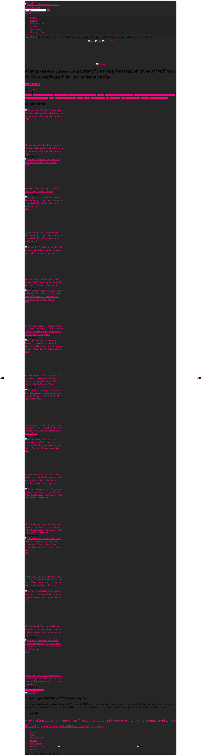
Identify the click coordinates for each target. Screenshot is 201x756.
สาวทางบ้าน (46, 726)
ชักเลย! (28, 13)
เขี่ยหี (118, 98)
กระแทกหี (64, 95)
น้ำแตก (51, 98)
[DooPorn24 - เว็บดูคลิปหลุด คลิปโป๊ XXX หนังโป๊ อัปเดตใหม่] (42, 8)
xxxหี (51, 95)
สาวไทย (87, 98)
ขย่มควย (72, 95)
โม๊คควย (164, 98)
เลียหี (147, 98)
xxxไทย (57, 95)
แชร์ (37, 84)
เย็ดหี (143, 98)
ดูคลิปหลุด (157, 95)
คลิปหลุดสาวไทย (141, 95)
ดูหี (163, 95)
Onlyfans (45, 95)
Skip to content (30, 2)
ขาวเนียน (84, 95)
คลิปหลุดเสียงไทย (37, 32)
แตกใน (153, 98)
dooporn (32, 89)
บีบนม (57, 98)
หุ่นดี (107, 98)
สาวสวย (80, 98)
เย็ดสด (128, 98)
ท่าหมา (172, 95)
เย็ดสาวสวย (135, 98)
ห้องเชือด (33, 26)
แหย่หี (158, 98)
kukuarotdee (37, 95)
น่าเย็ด (45, 98)
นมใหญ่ (34, 98)
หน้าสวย (94, 98)
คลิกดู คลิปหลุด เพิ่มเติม (34, 690)
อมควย (113, 98)
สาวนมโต (72, 98)
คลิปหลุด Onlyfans (37, 24)
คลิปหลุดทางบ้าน (126, 95)
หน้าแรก (33, 18)
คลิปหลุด (33, 21)
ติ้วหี (167, 95)
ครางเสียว (92, 95)
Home (27, 37)
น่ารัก (40, 98)
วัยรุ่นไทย (64, 98)
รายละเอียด (30, 84)
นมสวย (28, 98)
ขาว (78, 95)
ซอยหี (150, 95)
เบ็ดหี (123, 98)
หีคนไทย (101, 98)
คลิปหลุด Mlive (36, 29)
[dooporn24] (30, 693)
